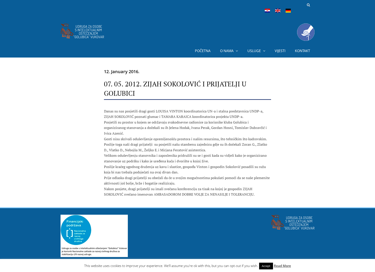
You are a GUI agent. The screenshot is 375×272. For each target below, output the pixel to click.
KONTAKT (302, 50)
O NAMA (227, 50)
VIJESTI (280, 50)
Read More (282, 266)
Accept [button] (266, 266)
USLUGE (254, 50)
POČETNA (203, 50)
